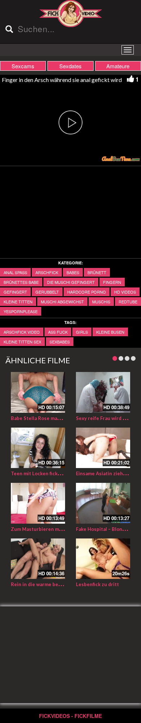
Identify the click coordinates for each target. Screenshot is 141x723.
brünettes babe (21, 282)
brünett (96, 272)
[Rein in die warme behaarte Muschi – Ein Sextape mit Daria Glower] (38, 558)
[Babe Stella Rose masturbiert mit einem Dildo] (38, 392)
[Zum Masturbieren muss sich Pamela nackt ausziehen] (38, 503)
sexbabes (60, 342)
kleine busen (110, 332)
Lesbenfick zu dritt (97, 584)
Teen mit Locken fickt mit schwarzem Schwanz (63, 473)
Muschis (101, 301)
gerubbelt (47, 292)
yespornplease (21, 311)
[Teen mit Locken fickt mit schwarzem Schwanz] (38, 448)
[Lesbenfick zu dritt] (103, 558)
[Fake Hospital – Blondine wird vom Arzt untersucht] (103, 503)
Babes (73, 272)
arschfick (46, 272)
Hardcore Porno (86, 292)
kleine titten (18, 301)
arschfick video (22, 332)
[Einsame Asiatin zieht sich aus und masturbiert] (103, 448)
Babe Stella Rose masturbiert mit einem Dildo (63, 418)
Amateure (117, 66)
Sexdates (70, 66)
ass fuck (58, 332)
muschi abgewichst (62, 301)
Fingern (112, 282)
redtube (128, 301)
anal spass (15, 272)
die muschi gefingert (71, 282)
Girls (82, 332)
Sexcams (23, 66)
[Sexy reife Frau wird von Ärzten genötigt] (103, 392)
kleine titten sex (22, 342)
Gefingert (15, 292)
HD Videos (125, 292)
